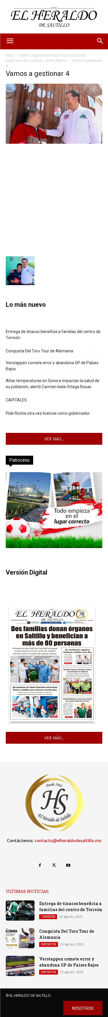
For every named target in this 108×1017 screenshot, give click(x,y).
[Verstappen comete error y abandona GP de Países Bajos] (20, 966)
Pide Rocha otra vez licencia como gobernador (48, 413)
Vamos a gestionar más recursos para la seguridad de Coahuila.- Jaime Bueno (46, 58)
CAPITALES (16, 400)
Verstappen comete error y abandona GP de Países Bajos (52, 365)
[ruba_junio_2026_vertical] (54, 546)
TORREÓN (48, 917)
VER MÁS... (54, 439)
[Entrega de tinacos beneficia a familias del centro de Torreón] (20, 910)
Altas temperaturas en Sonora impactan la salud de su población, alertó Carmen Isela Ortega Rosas (52, 383)
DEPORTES (48, 944)
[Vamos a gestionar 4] (54, 142)
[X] (54, 865)
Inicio (10, 55)
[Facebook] (40, 865)
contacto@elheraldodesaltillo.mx (68, 840)
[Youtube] (68, 865)
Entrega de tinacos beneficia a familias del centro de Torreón (53, 334)
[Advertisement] (54, 199)
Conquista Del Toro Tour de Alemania (39, 351)
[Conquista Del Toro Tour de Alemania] (20, 938)
